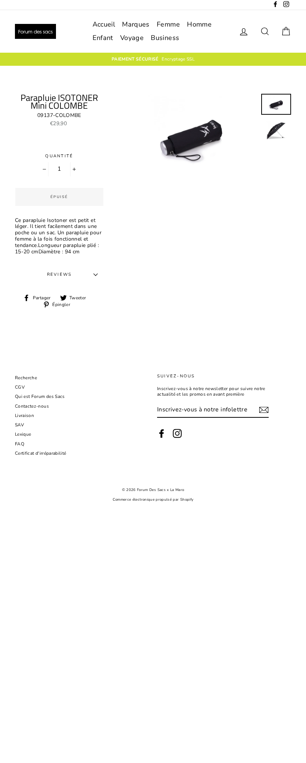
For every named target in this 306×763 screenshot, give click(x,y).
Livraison (24, 415)
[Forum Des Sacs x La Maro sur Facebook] (161, 433)
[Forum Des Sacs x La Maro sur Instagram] (177, 433)
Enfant (103, 37)
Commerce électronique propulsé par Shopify (153, 499)
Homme (199, 24)
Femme (168, 24)
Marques (135, 24)
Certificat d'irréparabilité (40, 453)
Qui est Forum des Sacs (40, 396)
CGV (20, 387)
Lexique (23, 434)
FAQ (19, 444)
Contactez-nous (32, 406)
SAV (19, 425)
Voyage (132, 37)
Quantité (59, 156)
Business (165, 37)
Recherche (26, 378)
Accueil (104, 24)
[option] (153, 59)
